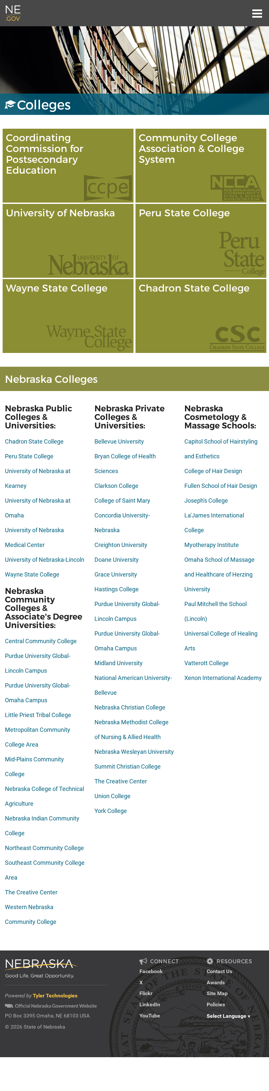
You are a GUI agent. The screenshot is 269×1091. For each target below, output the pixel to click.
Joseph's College (206, 500)
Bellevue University (119, 441)
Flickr (146, 993)
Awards (216, 982)
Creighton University (120, 544)
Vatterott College (206, 663)
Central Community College (41, 641)
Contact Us (219, 971)
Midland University (118, 663)
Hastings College (116, 589)
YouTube (149, 1016)
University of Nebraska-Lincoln (44, 559)
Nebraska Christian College (129, 707)
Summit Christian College (127, 766)
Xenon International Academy (223, 677)
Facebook (151, 971)
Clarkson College (116, 485)
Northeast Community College (44, 847)
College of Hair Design (213, 471)
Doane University (116, 559)
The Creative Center (31, 892)
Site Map (217, 993)
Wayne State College (32, 574)
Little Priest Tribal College (38, 714)
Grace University (115, 574)
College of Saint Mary (122, 500)
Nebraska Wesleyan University (134, 751)
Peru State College (29, 456)
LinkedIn (149, 1004)
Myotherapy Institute (211, 544)
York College (110, 810)
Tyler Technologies (55, 996)
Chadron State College (34, 441)
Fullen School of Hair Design (220, 485)
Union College (112, 796)
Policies (216, 1004)
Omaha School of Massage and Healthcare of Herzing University (219, 574)
